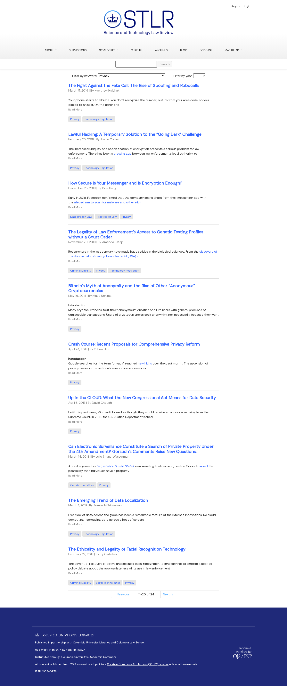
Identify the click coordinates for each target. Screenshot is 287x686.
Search (165, 64)
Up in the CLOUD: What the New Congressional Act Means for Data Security (142, 397)
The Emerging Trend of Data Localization (108, 500)
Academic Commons (103, 657)
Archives (161, 50)
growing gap (122, 153)
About (49, 50)
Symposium (107, 50)
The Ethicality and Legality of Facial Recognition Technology (126, 549)
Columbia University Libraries (91, 642)
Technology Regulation (98, 119)
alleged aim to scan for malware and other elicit (108, 202)
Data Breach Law (81, 216)
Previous (122, 594)
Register (236, 6)
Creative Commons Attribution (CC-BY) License (137, 664)
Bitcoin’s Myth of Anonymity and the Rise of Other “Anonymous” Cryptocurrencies (131, 288)
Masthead (232, 50)
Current (137, 50)
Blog (183, 50)
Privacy (74, 119)
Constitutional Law (82, 485)
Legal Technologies (108, 582)
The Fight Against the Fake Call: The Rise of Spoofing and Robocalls (133, 85)
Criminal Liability (80, 270)
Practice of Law (107, 216)
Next (168, 594)
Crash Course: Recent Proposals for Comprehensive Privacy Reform (134, 344)
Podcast (206, 50)
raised (203, 466)
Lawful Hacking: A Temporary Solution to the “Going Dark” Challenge (134, 134)
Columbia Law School (130, 642)
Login (247, 6)
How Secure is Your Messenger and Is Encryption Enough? (125, 183)
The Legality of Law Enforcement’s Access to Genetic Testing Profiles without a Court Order (135, 234)
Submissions (78, 50)
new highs (145, 363)
